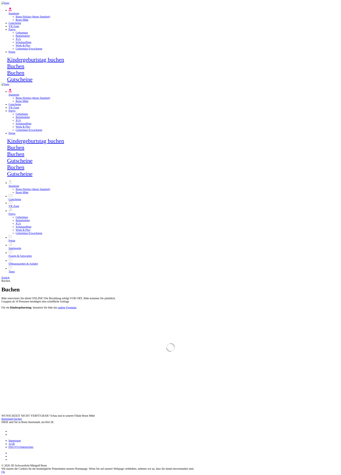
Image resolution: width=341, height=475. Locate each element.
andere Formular (67, 307)
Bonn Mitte (22, 19)
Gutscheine (15, 23)
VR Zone (14, 26)
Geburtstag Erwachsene (29, 48)
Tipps (12, 271)
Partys (12, 29)
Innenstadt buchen (11, 418)
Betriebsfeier (23, 35)
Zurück (5, 277)
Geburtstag (22, 32)
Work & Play (23, 45)
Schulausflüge (23, 42)
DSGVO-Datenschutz (21, 446)
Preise (12, 51)
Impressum (15, 440)
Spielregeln (15, 248)
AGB (12, 443)
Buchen (15, 66)
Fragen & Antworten (20, 255)
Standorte (14, 13)
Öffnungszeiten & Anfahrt (23, 263)
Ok (3, 471)
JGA (18, 39)
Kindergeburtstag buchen (35, 59)
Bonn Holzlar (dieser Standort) (33, 16)
